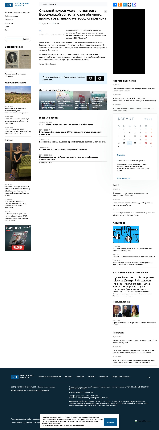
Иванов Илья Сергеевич (128, 283)
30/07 (115, 346)
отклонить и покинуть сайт (73, 425)
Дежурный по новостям (121, 376)
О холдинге (103, 376)
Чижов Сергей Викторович (138, 291)
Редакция (80, 376)
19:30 (119, 356)
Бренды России (14, 46)
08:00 (119, 346)
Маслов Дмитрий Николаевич (132, 280)
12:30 (119, 104)
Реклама (91, 376)
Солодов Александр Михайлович (125, 294)
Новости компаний (15, 82)
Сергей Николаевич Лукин (129, 287)
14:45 (11, 106)
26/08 (115, 85)
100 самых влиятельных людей (17, 12)
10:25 (11, 127)
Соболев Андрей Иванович (126, 296)
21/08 (6, 212)
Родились (121, 155)
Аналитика (9, 23)
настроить (55, 425)
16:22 (118, 260)
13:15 (118, 85)
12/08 (114, 320)
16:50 (11, 184)
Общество (53, 4)
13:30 (118, 189)
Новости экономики (124, 80)
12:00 (118, 254)
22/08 (7, 199)
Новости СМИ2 (45, 162)
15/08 (114, 260)
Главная (44, 4)
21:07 (11, 199)
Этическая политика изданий (49, 376)
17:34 (11, 72)
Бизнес (9, 140)
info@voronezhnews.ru (100, 398)
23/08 (115, 189)
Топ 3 (116, 184)
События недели (11, 16)
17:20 (118, 209)
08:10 (119, 337)
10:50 (11, 117)
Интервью (9, 19)
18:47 (119, 199)
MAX (47, 390)
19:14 (10, 212)
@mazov (38, 390)
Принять (110, 422)
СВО (7, 26)
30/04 (115, 356)
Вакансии (68, 376)
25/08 (7, 72)
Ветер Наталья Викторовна (131, 285)
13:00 (119, 95)
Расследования (122, 301)
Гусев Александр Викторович (133, 277)
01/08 (114, 337)
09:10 (118, 320)
